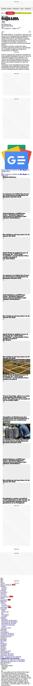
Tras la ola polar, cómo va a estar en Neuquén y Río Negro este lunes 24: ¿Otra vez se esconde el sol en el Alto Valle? (16, 398)
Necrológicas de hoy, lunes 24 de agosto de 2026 (16, 235)
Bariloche (28, 8)
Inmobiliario (4, 632)
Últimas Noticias (7, 585)
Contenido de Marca (7, 635)
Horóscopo (5, 612)
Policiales (4, 16)
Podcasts (3, 631)
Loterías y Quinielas (7, 654)
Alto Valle (3, 641)
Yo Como (4, 616)
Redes (2, 598)
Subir (4, 669)
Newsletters (6, 597)
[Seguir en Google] (2, 33)
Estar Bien (5, 607)
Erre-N (3, 604)
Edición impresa (5, 636)
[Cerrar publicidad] (1, 579)
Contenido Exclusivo (7, 633)
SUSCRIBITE (23, 13)
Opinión (3, 618)
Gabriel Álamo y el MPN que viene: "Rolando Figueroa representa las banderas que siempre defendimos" (14, 216)
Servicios (3, 595)
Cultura (2, 603)
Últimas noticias (6, 8)
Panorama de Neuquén (9, 620)
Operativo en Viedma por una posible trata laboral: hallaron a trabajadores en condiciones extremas (16, 419)
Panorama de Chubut (8, 623)
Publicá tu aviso (5, 651)
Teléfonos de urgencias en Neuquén (12, 661)
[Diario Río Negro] (4, 13)
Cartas (3, 626)
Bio (2, 613)
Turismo (3, 593)
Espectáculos (5, 606)
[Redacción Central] (3, 20)
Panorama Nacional (8, 625)
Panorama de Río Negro (9, 622)
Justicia (3, 589)
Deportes (3, 601)
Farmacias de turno (7, 655)
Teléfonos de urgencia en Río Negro (12, 660)
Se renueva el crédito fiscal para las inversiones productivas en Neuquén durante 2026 (16, 195)
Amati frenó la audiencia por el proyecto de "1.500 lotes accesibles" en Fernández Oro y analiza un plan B (15, 255)
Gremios (4, 588)
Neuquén (16, 8)
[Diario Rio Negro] (2, 671)
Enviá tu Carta (6, 628)
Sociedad (3, 609)
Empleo (3, 649)
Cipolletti (3, 645)
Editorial (4, 619)
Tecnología (5, 615)
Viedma (3, 647)
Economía (3, 592)
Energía (3, 591)
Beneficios (3, 664)
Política (3, 586)
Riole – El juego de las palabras (10, 657)
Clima (3, 610)
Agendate (5, 600)
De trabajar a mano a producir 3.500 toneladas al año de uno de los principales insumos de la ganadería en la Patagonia (16, 500)
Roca (22, 8)
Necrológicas (4, 652)
